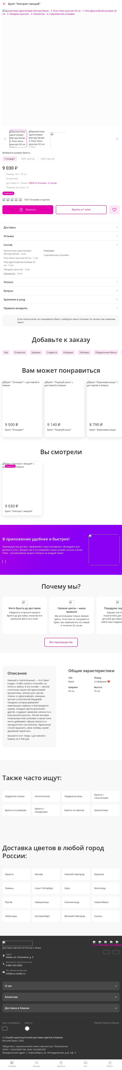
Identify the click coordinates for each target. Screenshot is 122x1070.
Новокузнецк (42, 902)
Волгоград (99, 888)
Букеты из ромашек (15, 810)
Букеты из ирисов (74, 810)
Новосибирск (101, 902)
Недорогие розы (73, 796)
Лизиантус (9, 273)
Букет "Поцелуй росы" (59, 426)
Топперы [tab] (84, 352)
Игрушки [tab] (68, 352)
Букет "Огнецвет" (14, 426)
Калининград (71, 902)
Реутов (8, 902)
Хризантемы (101, 810)
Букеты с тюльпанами (101, 796)
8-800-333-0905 (14, 965)
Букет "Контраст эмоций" (19, 489)
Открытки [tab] (19, 352)
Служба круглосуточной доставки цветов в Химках (34, 1037)
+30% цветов (28, 158)
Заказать (30, 209)
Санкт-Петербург (44, 888)
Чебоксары (11, 916)
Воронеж (99, 874)
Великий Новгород (74, 916)
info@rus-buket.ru (15, 973)
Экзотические (42, 796)
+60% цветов (47, 158)
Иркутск (9, 874)
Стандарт (10, 158)
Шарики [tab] (36, 352)
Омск (67, 888)
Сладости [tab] (52, 352)
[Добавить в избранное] (114, 209)
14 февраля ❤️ (102, 681)
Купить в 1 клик (81, 209)
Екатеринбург (42, 916)
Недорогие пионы (15, 796)
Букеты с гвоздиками (41, 810)
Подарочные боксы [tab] (106, 352)
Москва (39, 874)
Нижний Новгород (74, 874)
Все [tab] (6, 352)
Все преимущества (61, 642)
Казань (98, 916)
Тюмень (9, 888)
